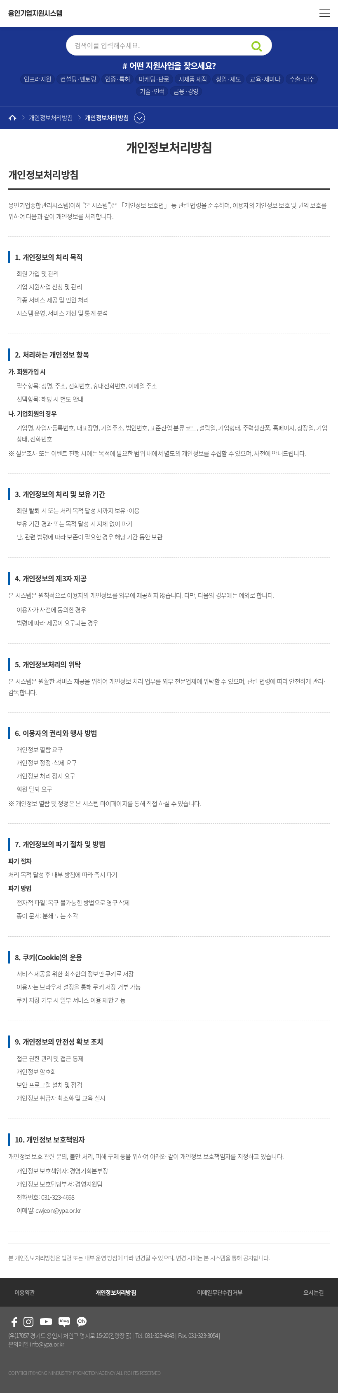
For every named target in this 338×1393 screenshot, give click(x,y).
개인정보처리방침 (107, 117)
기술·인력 (152, 91)
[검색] (256, 46)
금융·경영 (186, 91)
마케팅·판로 (154, 79)
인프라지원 (37, 79)
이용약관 (24, 1292)
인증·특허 (117, 79)
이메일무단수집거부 (219, 1292)
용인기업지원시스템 (35, 13)
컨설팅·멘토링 (78, 79)
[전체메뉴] (324, 13)
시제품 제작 (192, 79)
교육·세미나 (265, 79)
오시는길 (313, 1292)
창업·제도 (228, 79)
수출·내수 (301, 79)
